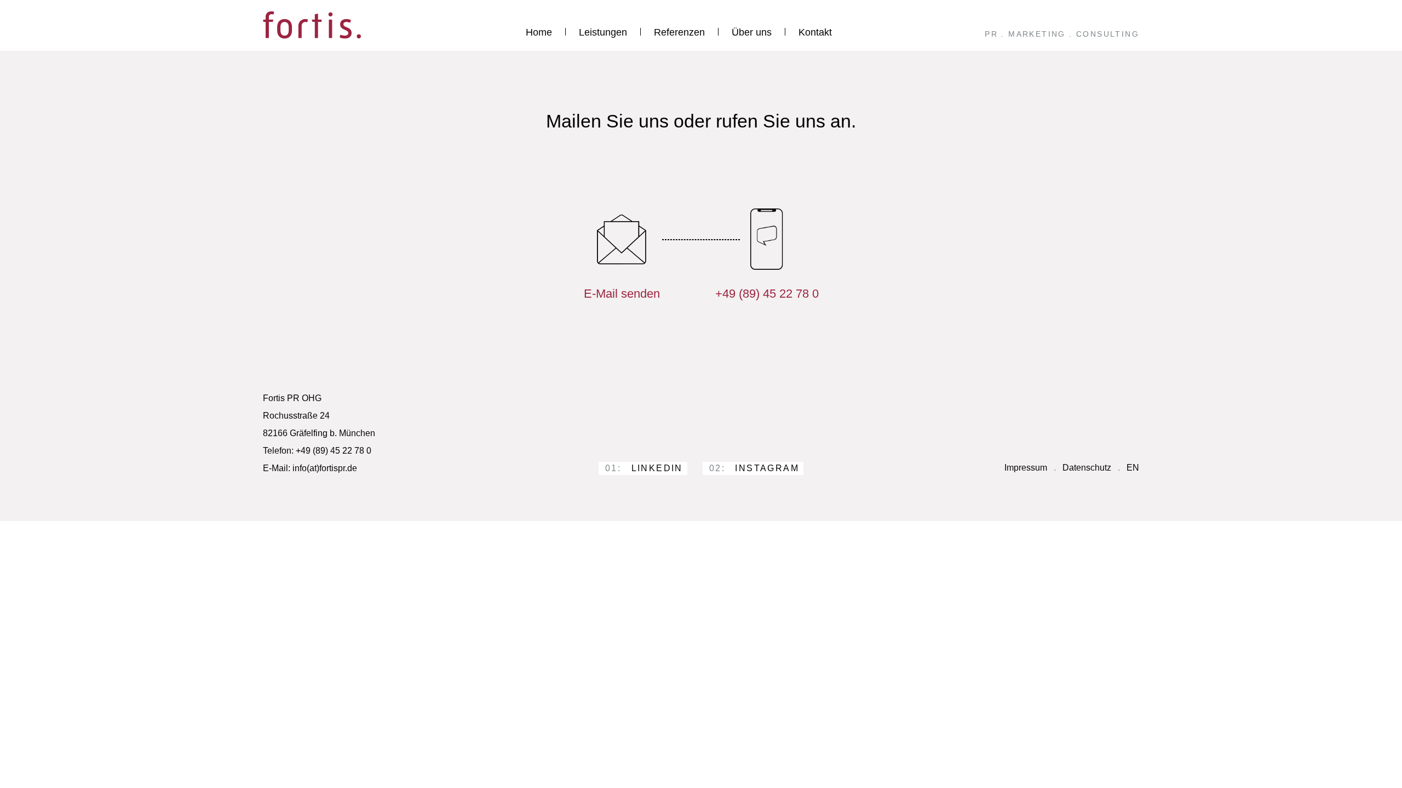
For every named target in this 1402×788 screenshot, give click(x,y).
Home (539, 32)
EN (1133, 467)
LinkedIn (644, 468)
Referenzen (679, 32)
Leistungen (603, 32)
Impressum (1025, 467)
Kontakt (815, 32)
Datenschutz (1086, 467)
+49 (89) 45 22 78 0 (767, 293)
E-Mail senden (622, 293)
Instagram (754, 468)
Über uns (752, 32)
